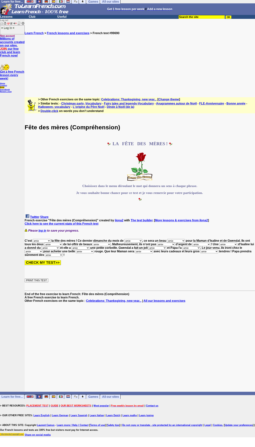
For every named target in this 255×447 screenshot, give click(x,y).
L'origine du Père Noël (88, 106)
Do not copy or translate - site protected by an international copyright (162, 425)
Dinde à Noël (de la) (120, 106)
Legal (207, 425)
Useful (61, 16)
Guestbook (5, 89)
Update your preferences (239, 425)
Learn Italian (97, 415)
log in (42, 230)
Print (2, 87)
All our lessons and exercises (164, 300)
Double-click (49, 111)
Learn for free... (12, 396)
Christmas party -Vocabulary (81, 103)
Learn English (41, 415)
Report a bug (6, 92)
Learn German (60, 415)
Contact (3, 85)
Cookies (217, 425)
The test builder (142, 220)
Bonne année (235, 103)
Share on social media (38, 434)
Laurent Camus (46, 425)
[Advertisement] (140, 61)
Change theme (168, 99)
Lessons (6, 16)
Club (32, 16)
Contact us (152, 405)
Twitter (34, 217)
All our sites (110, 396)
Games (93, 396)
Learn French (34, 33)
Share (44, 217)
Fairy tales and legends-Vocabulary (129, 103)
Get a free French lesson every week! (12, 75)
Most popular (101, 405)
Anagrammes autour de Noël (176, 103)
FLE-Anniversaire (211, 103)
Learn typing (146, 415)
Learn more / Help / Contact (72, 425)
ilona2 (119, 220)
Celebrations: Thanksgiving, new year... (129, 99)
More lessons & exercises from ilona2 (181, 220)
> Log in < (7, 27)
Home (2, 83)
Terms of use (97, 425)
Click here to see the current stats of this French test (61, 223)
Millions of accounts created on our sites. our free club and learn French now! (12, 47)
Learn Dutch (113, 415)
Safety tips (113, 425)
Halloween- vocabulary (54, 106)
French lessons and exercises (68, 33)
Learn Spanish (79, 415)
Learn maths (129, 415)
